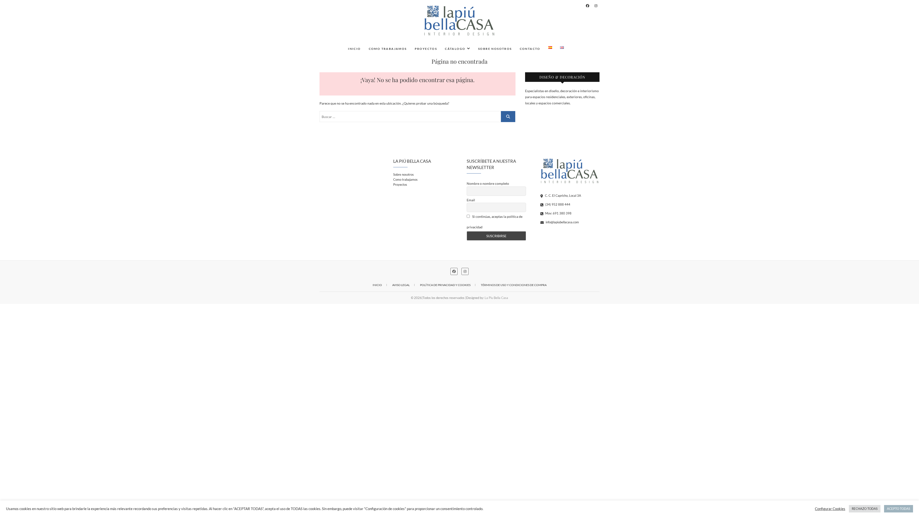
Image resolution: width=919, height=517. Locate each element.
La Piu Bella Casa (496, 298)
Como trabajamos (388, 49)
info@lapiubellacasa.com (562, 222)
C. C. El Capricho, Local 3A (562, 195)
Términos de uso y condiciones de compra (514, 285)
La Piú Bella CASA (342, 45)
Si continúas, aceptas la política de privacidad (494, 221)
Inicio (354, 49)
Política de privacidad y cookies (445, 285)
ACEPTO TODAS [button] (898, 509)
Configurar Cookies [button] (830, 509)
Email (471, 200)
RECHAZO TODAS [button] (865, 509)
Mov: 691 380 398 (558, 213)
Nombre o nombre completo (488, 183)
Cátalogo (455, 49)
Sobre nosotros (495, 49)
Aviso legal (401, 285)
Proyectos (426, 49)
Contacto (530, 49)
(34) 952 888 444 (557, 204)
